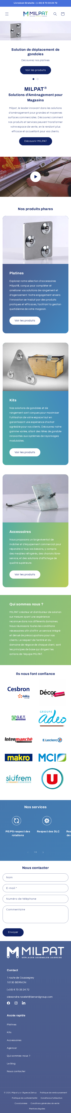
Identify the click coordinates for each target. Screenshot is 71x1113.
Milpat (15, 1093)
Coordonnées (21, 1103)
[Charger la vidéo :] (35, 177)
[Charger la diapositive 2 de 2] (38, 79)
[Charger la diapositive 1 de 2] (33, 79)
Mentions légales (37, 1109)
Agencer (12, 1048)
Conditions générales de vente (45, 1103)
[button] (7, 14)
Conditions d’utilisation (51, 1098)
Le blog (11, 1063)
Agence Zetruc (30, 1093)
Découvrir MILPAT (35, 141)
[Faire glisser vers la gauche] (28, 852)
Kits (9, 1032)
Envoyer (13, 932)
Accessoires (14, 1040)
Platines (12, 1024)
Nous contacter (16, 1071)
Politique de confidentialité (24, 1098)
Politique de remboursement (53, 1093)
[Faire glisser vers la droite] (43, 852)
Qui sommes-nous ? (18, 1056)
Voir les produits (35, 70)
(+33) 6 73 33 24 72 (18, 989)
